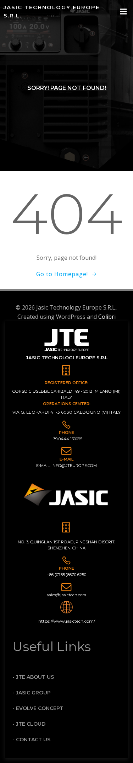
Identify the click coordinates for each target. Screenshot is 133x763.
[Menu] (123, 12)
